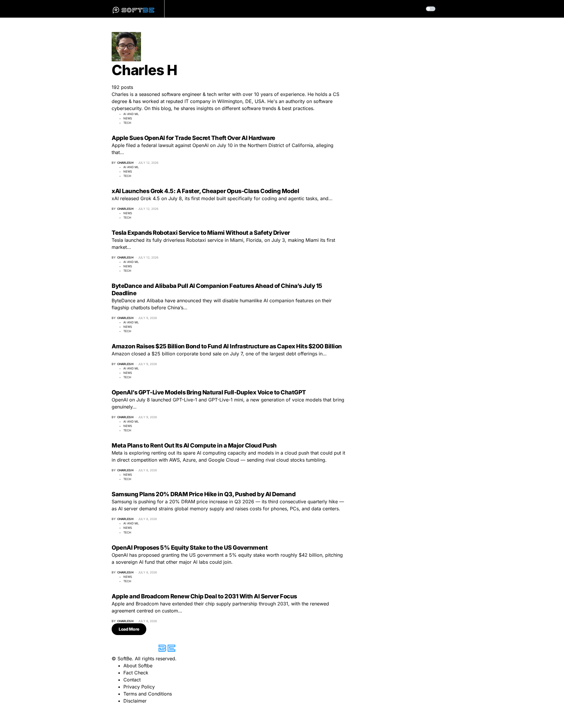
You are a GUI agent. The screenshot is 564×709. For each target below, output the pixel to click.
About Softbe (137, 666)
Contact (132, 680)
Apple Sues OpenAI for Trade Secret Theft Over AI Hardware (193, 137)
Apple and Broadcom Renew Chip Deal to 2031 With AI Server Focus (204, 596)
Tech (127, 122)
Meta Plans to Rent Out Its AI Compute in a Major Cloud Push (194, 445)
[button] (430, 8)
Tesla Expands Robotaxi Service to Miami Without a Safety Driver (201, 232)
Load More (129, 629)
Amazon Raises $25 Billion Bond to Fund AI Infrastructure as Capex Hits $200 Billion (227, 346)
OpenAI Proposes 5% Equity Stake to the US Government (190, 547)
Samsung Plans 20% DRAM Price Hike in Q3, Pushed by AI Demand (204, 494)
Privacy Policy (139, 687)
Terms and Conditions (147, 694)
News (127, 118)
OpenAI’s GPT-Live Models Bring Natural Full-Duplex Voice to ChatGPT (209, 392)
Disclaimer (135, 701)
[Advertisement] (408, 543)
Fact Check (135, 673)
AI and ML (131, 114)
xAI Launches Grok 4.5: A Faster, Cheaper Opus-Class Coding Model (205, 191)
